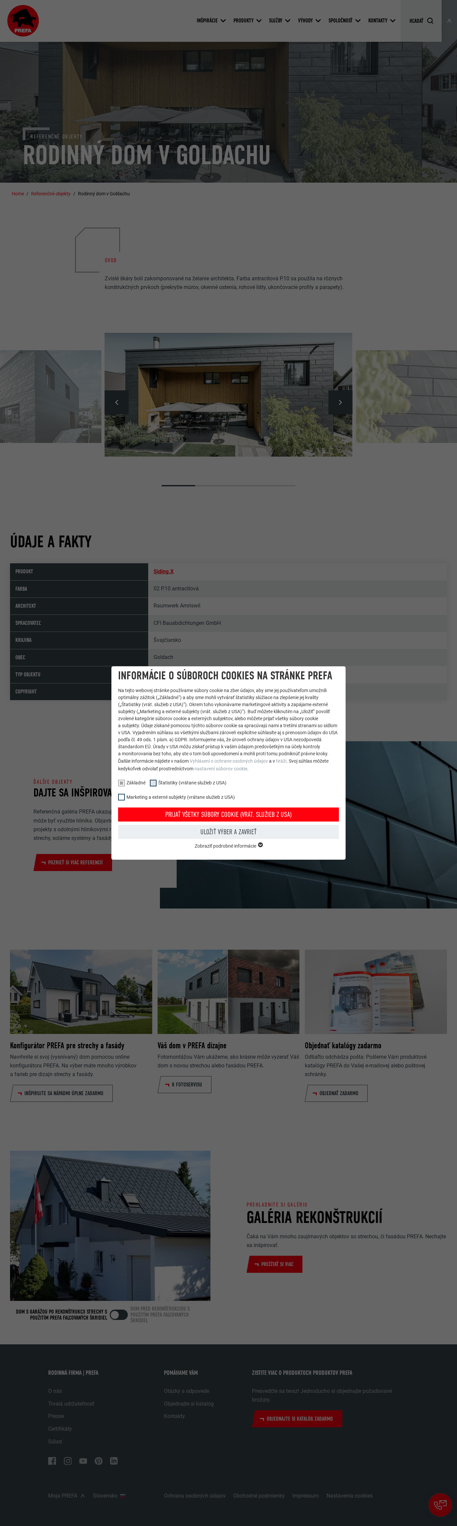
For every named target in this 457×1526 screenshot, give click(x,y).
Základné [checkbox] (136, 782)
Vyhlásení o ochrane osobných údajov (229, 761)
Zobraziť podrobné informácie (226, 846)
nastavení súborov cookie (220, 768)
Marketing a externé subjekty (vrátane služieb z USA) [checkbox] (180, 797)
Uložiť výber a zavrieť (228, 832)
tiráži (281, 761)
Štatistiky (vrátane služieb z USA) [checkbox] (192, 782)
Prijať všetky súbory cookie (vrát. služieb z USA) (228, 814)
